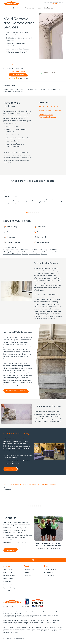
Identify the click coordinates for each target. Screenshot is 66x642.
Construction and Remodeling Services (47, 115)
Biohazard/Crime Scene (22, 250)
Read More (10, 550)
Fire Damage (7, 572)
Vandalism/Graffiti (34, 254)
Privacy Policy (48, 572)
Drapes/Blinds (54, 252)
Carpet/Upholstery (16, 252)
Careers (26, 572)
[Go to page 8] (39, 506)
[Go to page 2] (29, 212)
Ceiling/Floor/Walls (28, 252)
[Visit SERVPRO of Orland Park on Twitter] (33, 560)
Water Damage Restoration (50, 106)
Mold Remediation (9, 575)
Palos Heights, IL (32, 89)
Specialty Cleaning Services (50, 110)
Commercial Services (10, 585)
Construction (7, 581)
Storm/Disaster (8, 578)
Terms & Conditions (50, 569)
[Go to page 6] (37, 212)
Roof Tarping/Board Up (20, 254)
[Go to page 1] (27, 212)
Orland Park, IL (8, 89)
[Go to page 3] (31, 212)
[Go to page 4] (33, 212)
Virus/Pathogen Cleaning (39, 250)
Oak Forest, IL (20, 89)
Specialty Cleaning (9, 588)
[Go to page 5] (35, 212)
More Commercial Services (15, 391)
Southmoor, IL (54, 89)
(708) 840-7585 (56, 3)
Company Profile (29, 569)
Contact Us (48, 8)
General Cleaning (9, 591)
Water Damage (8, 569)
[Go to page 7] (39, 212)
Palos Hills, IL (43, 89)
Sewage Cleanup (8, 250)
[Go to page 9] (41, 506)
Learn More (10, 469)
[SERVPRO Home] (11, 3)
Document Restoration (42, 252)
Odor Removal (8, 254)
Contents (44, 254)
